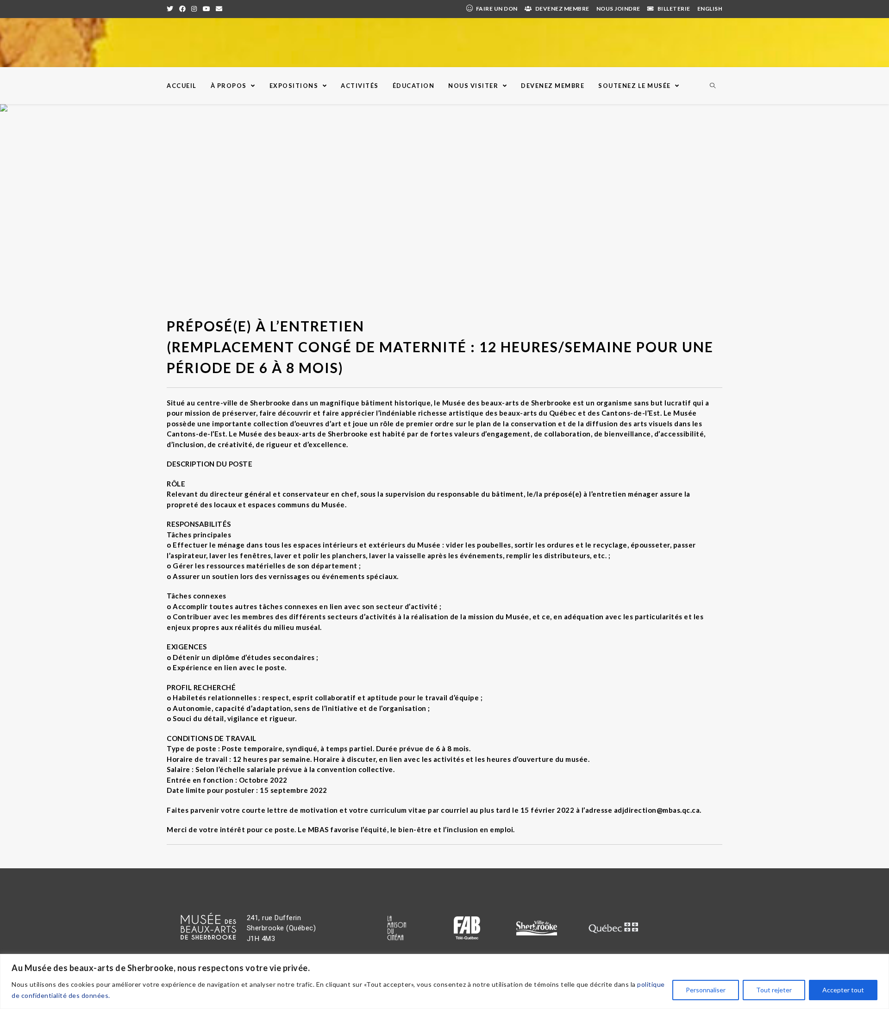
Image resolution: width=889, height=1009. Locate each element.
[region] (444, 981)
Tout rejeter (774, 990)
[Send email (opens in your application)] (219, 8)
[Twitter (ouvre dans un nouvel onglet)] (171, 8)
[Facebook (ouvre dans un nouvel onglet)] (182, 8)
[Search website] (712, 86)
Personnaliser (706, 990)
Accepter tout (843, 990)
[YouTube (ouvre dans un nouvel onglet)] (206, 8)
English (710, 8)
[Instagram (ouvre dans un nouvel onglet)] (194, 8)
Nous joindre (618, 8)
